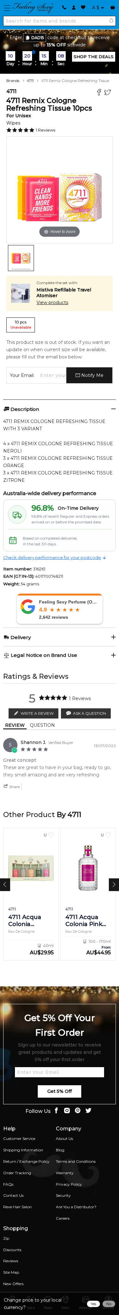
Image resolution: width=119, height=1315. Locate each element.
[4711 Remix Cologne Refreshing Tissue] (21, 258)
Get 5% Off (59, 1091)
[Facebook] (100, 93)
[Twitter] (108, 93)
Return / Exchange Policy (26, 1161)
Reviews (10, 1260)
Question (42, 725)
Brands (12, 80)
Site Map (11, 1272)
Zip (6, 1238)
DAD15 (37, 37)
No (108, 1303)
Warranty (65, 1172)
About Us (64, 1138)
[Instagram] (67, 1111)
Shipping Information (23, 1150)
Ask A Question (89, 713)
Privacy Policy (69, 1184)
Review (15, 725)
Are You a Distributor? (76, 1206)
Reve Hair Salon (17, 1206)
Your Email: (22, 375)
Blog (60, 1150)
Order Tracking (17, 1172)
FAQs (8, 1184)
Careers (62, 1218)
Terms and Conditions (76, 1161)
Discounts (12, 1249)
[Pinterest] (77, 1111)
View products (52, 302)
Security (63, 1195)
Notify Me (91, 375)
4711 (30, 80)
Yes (93, 1303)
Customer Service (19, 1138)
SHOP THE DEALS (94, 56)
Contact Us (13, 1195)
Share (14, 786)
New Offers (13, 1283)
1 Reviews (45, 130)
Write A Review (37, 713)
